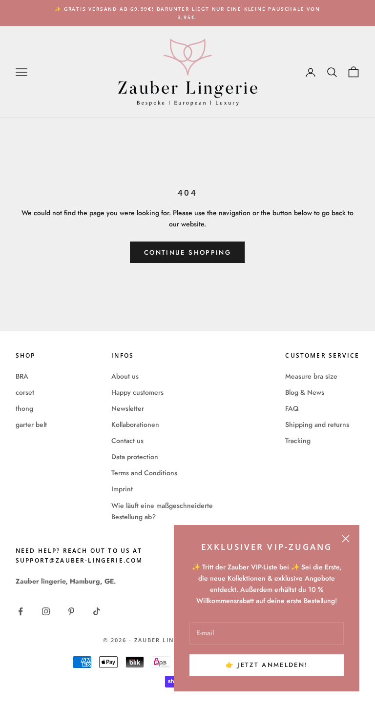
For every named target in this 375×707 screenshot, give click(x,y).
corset (25, 392)
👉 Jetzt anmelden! (267, 664)
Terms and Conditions (144, 473)
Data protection (134, 457)
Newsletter (127, 408)
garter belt (31, 424)
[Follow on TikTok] (97, 611)
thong (24, 408)
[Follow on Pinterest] (71, 611)
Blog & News (304, 392)
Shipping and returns (317, 424)
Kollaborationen (135, 424)
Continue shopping (187, 252)
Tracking (298, 440)
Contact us (127, 440)
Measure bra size (311, 376)
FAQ (291, 408)
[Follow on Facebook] (20, 611)
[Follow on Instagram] (46, 611)
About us (125, 376)
